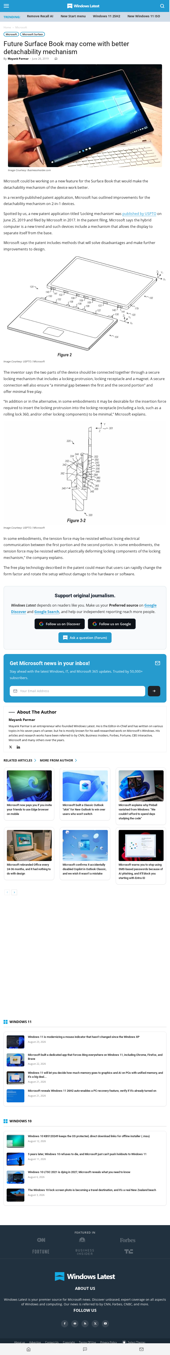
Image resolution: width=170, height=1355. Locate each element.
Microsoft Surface (32, 34)
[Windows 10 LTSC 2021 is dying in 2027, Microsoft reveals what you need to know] (15, 1177)
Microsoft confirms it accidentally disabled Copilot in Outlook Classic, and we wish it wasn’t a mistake (84, 869)
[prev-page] (7, 892)
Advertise (35, 1342)
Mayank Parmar (18, 59)
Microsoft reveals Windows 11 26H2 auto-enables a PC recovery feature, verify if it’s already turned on (92, 1090)
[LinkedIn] (21, 747)
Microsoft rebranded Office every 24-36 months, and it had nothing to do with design (29, 869)
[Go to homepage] (28, 1349)
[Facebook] (64, 1323)
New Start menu (73, 16)
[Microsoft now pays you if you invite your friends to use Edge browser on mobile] (29, 785)
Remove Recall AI (40, 16)
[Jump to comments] (85, 1349)
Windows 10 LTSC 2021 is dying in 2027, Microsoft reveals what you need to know (79, 1172)
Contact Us (52, 1342)
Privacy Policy (108, 1342)
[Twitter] (13, 747)
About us (19, 1342)
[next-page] (14, 892)
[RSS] (85, 1323)
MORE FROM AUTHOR (56, 760)
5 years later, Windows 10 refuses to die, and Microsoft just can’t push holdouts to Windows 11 (87, 1154)
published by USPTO (139, 213)
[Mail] (74, 1323)
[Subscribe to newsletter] (141, 1349)
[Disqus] (85, 961)
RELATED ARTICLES (18, 760)
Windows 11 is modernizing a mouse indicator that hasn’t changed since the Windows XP (83, 1037)
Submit (154, 691)
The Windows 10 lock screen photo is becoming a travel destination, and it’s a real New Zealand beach (92, 1190)
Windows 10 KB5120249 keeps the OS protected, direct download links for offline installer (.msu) (89, 1136)
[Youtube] (105, 1323)
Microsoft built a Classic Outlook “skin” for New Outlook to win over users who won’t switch (84, 809)
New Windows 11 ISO (144, 16)
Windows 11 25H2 (106, 16)
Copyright (69, 1342)
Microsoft (11, 34)
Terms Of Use (87, 1342)
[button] (162, 7)
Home (7, 27)
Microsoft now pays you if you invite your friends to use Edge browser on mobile (29, 809)
